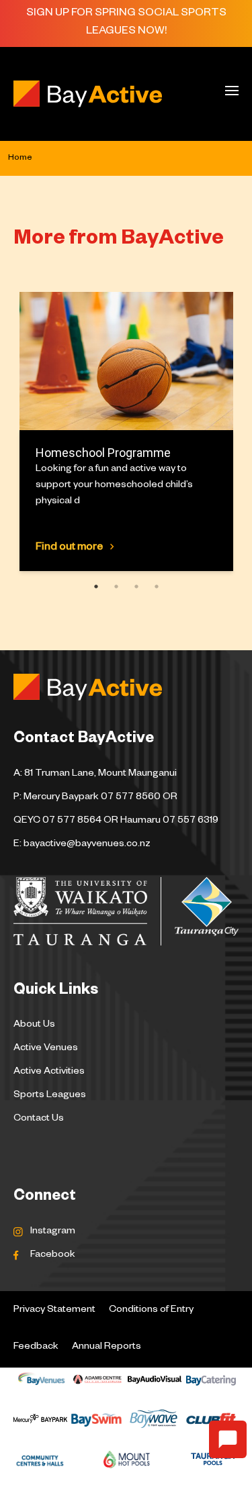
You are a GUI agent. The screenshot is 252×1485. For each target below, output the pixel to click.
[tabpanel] (126, 431)
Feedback (35, 1347)
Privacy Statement (54, 1310)
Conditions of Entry (151, 1310)
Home (20, 158)
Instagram (52, 1232)
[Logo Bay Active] (95, 94)
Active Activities (49, 1072)
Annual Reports (106, 1347)
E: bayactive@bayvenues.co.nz (82, 844)
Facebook (52, 1255)
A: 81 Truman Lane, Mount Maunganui (95, 774)
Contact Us (38, 1119)
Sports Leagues (49, 1095)
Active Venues (45, 1048)
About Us (34, 1025)
